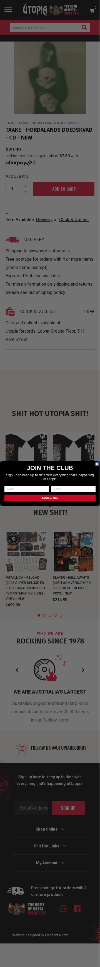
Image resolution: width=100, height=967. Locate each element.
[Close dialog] (97, 464)
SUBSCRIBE (50, 497)
